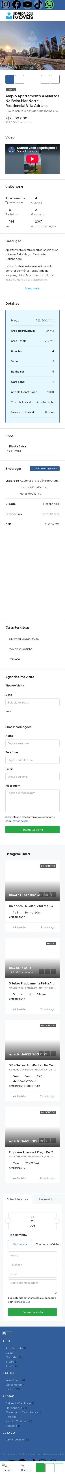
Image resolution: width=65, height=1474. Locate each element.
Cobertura (12, 1357)
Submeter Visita (32, 829)
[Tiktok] (38, 4)
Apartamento (14, 1348)
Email (9, 769)
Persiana (14, 658)
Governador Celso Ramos (22, 1412)
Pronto (11, 90)
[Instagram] (5, 4)
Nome (9, 735)
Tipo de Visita (14, 685)
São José (11, 1425)
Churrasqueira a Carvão (24, 638)
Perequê (11, 1416)
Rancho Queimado (17, 1421)
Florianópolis (14, 1407)
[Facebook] (16, 4)
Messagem (12, 785)
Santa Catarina (15, 1439)
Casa (9, 1352)
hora (8, 711)
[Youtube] (27, 4)
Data (8, 694)
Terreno (10, 1366)
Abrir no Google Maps (46, 468)
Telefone (11, 752)
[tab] (9, 79)
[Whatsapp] (49, 4)
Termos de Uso (20, 820)
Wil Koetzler (19, 927)
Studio (10, 1361)
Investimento (14, 1380)
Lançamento (14, 1384)
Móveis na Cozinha (20, 648)
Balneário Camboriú (18, 1403)
